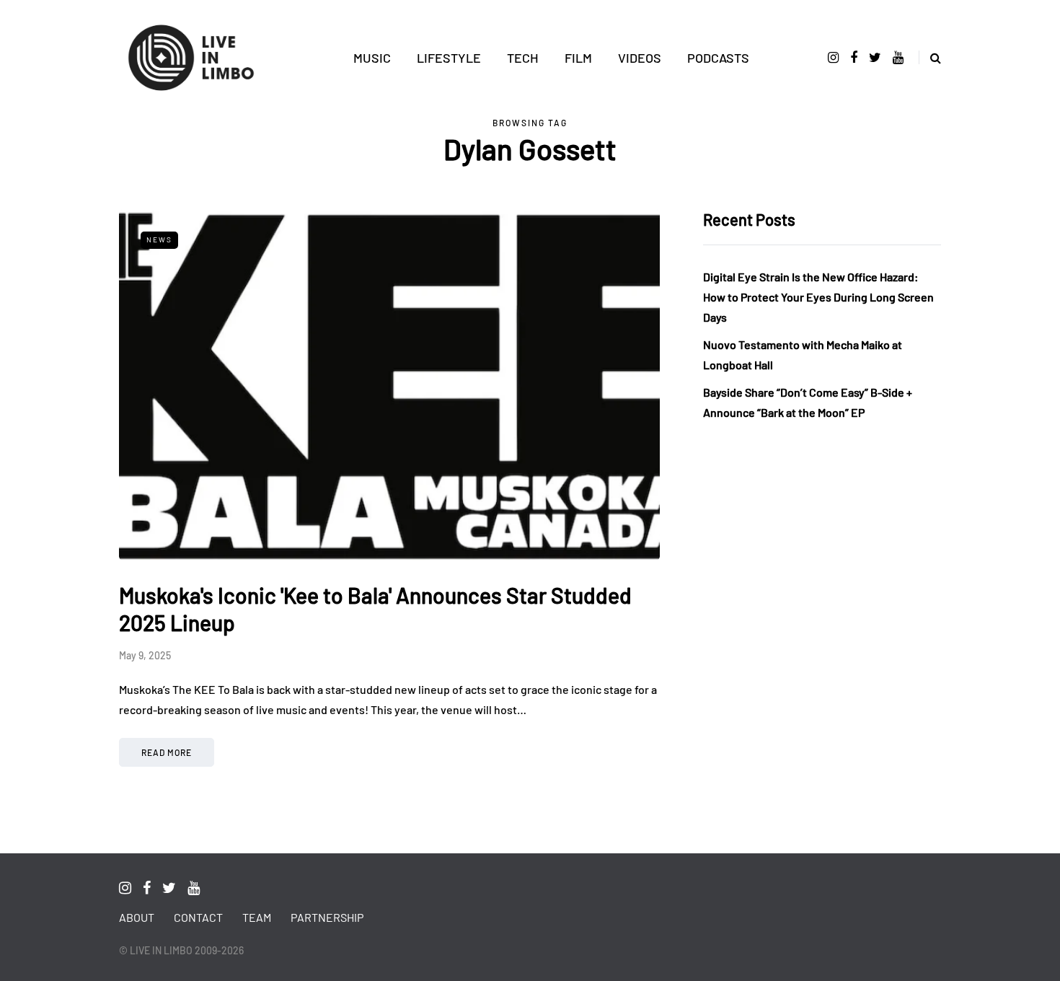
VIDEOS (639, 58)
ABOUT (136, 917)
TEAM (256, 917)
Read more (166, 752)
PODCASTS (718, 58)
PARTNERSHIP (327, 917)
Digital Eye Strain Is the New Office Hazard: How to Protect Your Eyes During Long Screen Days (818, 297)
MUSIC (372, 58)
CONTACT (198, 917)
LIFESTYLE (449, 58)
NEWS (159, 239)
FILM (578, 58)
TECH (523, 58)
